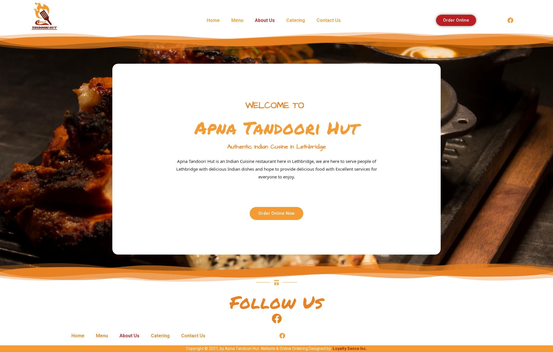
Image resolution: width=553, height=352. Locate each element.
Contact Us (329, 20)
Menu (237, 20)
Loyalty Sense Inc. (350, 348)
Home (213, 20)
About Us (265, 20)
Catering (295, 20)
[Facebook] (510, 20)
